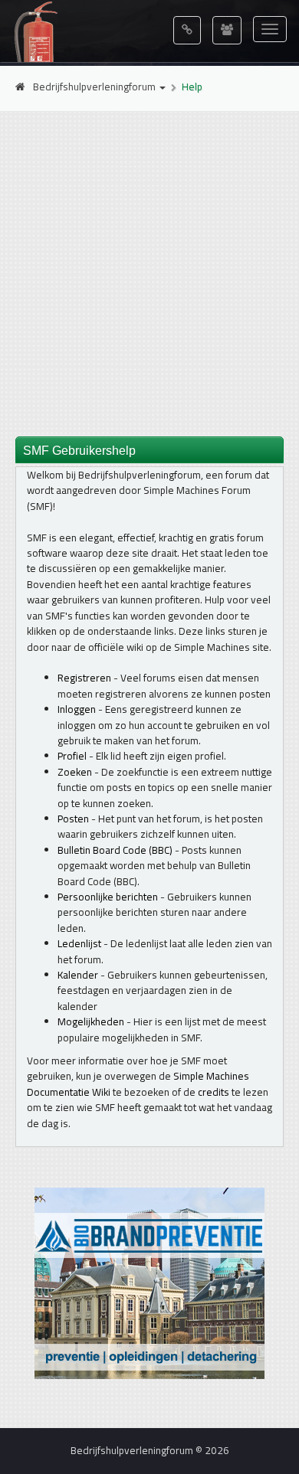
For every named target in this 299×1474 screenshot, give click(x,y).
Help (192, 86)
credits (213, 1092)
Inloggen (77, 709)
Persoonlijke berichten (108, 896)
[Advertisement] (149, 272)
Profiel (72, 755)
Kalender (78, 974)
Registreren (84, 677)
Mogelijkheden (91, 1021)
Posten (73, 818)
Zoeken (75, 771)
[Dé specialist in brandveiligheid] (149, 1281)
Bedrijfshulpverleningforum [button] (95, 86)
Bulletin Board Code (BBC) (115, 850)
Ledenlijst (79, 943)
